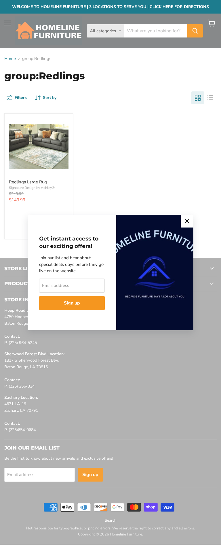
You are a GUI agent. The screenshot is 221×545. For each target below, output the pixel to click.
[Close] (187, 221)
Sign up (72, 303)
